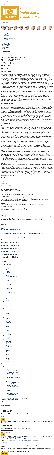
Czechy (8, 285)
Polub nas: (3, 23)
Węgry (7, 358)
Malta (7, 320)
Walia (7, 357)
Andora (8, 269)
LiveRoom (4, 453)
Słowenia (8, 342)
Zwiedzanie (6, 35)
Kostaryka (8, 314)
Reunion (8, 337)
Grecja (7, 299)
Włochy (8, 359)
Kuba (7, 316)
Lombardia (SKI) (12, 394)
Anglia (7, 271)
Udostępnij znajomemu (6, 242)
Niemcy (8, 326)
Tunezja (8, 353)
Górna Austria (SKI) (13, 372)
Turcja (7, 354)
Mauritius (8, 322)
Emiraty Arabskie (10, 292)
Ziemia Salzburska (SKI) (14, 377)
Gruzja (7, 300)
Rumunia (8, 338)
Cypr (7, 283)
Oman (7, 330)
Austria (5, 48)
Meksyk (8, 324)
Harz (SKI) (11, 384)
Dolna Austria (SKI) (13, 370)
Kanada (8, 312)
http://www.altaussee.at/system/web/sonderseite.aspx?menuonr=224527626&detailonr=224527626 (25, 226)
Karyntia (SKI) (11, 373)
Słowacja (8, 341)
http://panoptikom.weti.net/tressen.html (10, 229)
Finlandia (8, 295)
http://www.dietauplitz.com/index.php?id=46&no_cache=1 (15, 237)
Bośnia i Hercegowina (11, 276)
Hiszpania (8, 303)
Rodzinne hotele (7, 37)
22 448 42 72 (25, 27)
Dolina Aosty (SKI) (13, 393)
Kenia (7, 313)
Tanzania (8, 351)
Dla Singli (5, 39)
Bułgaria (8, 277)
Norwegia (8, 328)
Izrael (7, 306)
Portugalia (8, 334)
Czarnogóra (9, 284)
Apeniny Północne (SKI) (14, 392)
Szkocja (8, 345)
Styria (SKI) (11, 374)
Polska (7, 333)
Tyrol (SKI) (11, 376)
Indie (7, 305)
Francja (8, 296)
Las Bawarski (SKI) (13, 385)
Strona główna (7, 44)
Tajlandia (8, 350)
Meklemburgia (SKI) (13, 386)
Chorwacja (8, 281)
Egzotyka (5, 34)
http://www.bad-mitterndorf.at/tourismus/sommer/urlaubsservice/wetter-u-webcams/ (22, 233)
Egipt (7, 291)
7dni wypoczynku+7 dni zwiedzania (12, 33)
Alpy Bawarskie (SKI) (13, 382)
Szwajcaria (9, 346)
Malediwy (8, 318)
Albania (8, 268)
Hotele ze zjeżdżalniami (9, 38)
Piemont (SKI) (11, 396)
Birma (7, 275)
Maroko (8, 321)
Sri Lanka (8, 343)
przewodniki (6, 46)
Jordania (8, 309)
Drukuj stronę (15, 242)
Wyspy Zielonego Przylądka (13, 361)
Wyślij (3, 419)
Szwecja (8, 347)
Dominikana (9, 288)
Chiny (7, 280)
